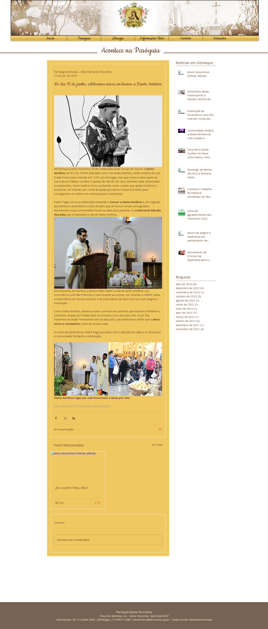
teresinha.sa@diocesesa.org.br (151, 619)
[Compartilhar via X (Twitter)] (65, 418)
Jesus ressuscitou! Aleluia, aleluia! (71, 488)
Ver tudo (157, 444)
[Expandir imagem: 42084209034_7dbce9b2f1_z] (135, 369)
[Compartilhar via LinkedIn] (73, 418)
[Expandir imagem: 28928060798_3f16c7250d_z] (81, 369)
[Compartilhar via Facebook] (56, 418)
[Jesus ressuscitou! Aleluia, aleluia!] (78, 466)
